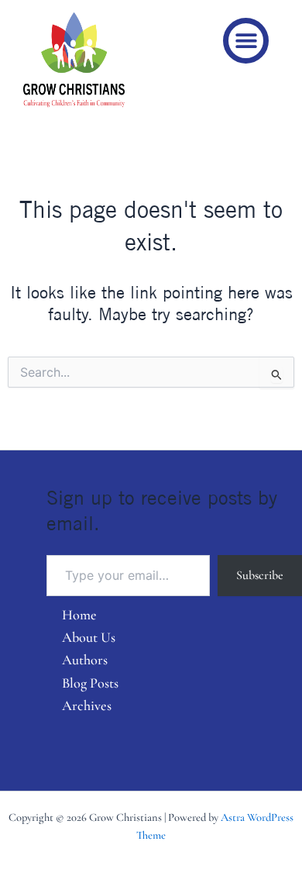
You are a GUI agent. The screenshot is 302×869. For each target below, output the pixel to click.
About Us (88, 637)
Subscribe (259, 575)
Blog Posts (90, 682)
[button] (246, 41)
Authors (85, 659)
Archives (87, 705)
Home (79, 614)
